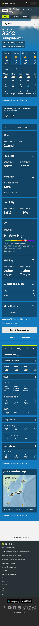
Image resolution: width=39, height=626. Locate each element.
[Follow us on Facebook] (14, 607)
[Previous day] (5, 127)
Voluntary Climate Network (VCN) (13, 560)
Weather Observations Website (12, 556)
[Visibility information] (32, 260)
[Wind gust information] (32, 135)
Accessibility (6, 581)
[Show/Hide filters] (34, 355)
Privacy (4, 591)
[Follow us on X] (5, 607)
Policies (4, 578)
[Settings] (26, 3)
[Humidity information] (32, 202)
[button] (22, 481)
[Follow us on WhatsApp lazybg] (34, 607)
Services (4, 571)
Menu (33, 3)
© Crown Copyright (20, 612)
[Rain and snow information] (34, 446)
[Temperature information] (34, 419)
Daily (5, 16)
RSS (3, 594)
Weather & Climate (8, 563)
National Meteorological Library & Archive (16, 552)
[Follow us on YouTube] (10, 607)
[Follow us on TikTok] (19, 607)
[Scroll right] (34, 69)
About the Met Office (9, 574)
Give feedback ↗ (15, 9)
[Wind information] (34, 376)
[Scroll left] (28, 69)
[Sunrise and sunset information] (32, 283)
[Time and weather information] (34, 360)
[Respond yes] (6, 115)
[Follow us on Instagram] (24, 607)
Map (25, 16)
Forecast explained (9, 323)
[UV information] (32, 222)
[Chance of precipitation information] (32, 176)
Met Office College (8, 548)
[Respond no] (12, 115)
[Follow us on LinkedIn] (29, 607)
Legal (4, 588)
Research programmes (9, 567)
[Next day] (11, 127)
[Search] (33, 23)
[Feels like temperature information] (32, 155)
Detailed (15, 16)
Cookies (4, 585)
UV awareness (9, 251)
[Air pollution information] (32, 306)
